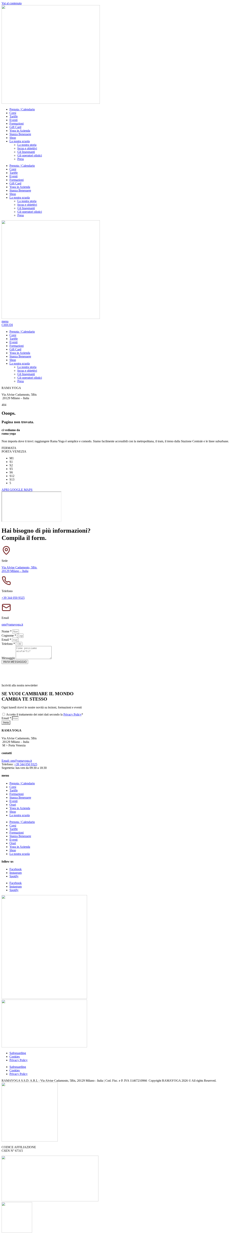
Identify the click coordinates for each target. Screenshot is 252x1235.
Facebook (15, 869)
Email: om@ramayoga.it (17, 760)
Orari (12, 804)
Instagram (15, 872)
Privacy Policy (72, 714)
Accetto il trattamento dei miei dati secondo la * (44, 714)
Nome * (7, 631)
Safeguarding (17, 1053)
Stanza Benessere (20, 134)
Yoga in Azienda (19, 130)
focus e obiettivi (27, 148)
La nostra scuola (19, 141)
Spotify (14, 876)
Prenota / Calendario (22, 109)
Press (20, 159)
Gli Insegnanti (26, 152)
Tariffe (13, 116)
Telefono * (9, 643)
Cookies (14, 1056)
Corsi (12, 113)
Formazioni (16, 123)
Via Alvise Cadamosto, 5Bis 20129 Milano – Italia (19, 569)
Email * (7, 639)
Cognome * (9, 635)
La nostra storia (26, 144)
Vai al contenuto (12, 3)
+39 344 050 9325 (13, 597)
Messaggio (9, 658)
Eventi (13, 120)
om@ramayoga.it (12, 624)
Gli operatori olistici (29, 155)
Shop (12, 137)
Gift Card (15, 127)
